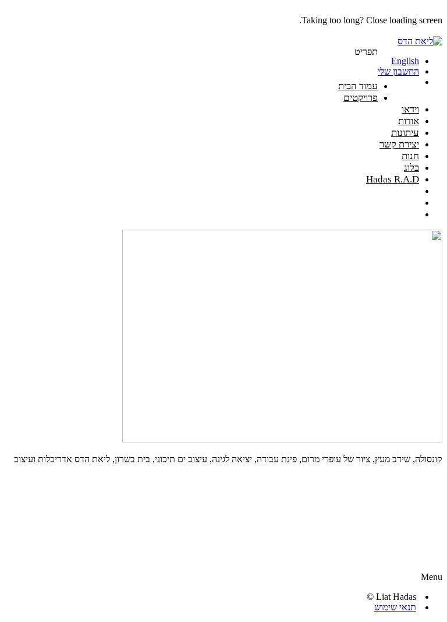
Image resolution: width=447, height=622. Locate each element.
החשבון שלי (398, 71)
